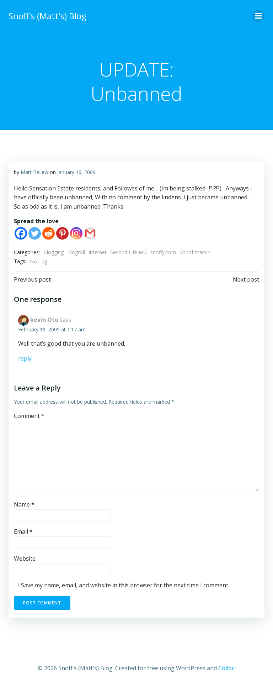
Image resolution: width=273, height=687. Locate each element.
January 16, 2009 (76, 172)
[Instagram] (76, 233)
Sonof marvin (195, 252)
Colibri (227, 668)
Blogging (53, 252)
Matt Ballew (34, 172)
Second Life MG (128, 252)
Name (24, 504)
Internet (98, 252)
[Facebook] (21, 233)
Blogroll (76, 252)
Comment (29, 416)
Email (23, 531)
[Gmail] (90, 233)
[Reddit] (48, 233)
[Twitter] (34, 233)
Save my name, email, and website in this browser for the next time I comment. (125, 585)
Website (25, 558)
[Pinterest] (62, 233)
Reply (25, 358)
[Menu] (258, 16)
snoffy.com (163, 252)
